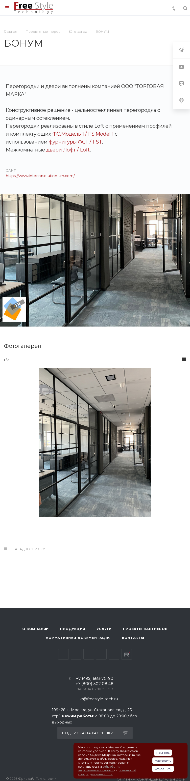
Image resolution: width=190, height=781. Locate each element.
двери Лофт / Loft (68, 150)
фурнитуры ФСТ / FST (75, 142)
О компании (35, 629)
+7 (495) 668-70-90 (94, 679)
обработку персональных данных (99, 768)
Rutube (126, 654)
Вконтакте (63, 654)
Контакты (133, 638)
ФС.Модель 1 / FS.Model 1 (83, 134)
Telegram (76, 654)
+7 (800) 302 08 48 (95, 684)
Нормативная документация (78, 638)
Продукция (72, 629)
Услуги (104, 629)
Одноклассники (101, 654)
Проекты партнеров (145, 629)
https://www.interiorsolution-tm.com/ (40, 175)
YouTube (88, 654)
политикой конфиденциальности (107, 772)
